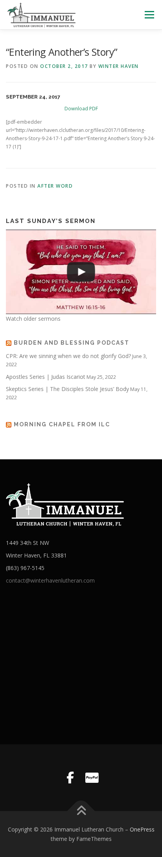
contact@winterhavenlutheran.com (50, 580)
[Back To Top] (81, 811)
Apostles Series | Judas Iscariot (45, 376)
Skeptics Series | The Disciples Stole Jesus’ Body (67, 389)
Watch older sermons (33, 318)
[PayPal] (92, 778)
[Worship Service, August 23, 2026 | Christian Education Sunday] (81, 272)
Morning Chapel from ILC (62, 424)
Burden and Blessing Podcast (71, 343)
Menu (148, 14)
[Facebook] (70, 778)
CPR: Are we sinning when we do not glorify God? (68, 356)
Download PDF (81, 108)
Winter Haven (118, 66)
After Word (55, 186)
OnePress (142, 829)
